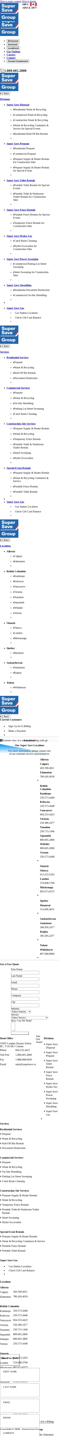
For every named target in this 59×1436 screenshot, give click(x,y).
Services (4, 352)
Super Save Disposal (18, 104)
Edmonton (19, 561)
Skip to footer (29, 1)
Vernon (18, 613)
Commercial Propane (25, 153)
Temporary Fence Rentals (27, 439)
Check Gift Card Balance (28, 317)
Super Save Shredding (19, 285)
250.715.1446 (47, 831)
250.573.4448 (47, 797)
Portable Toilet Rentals (26, 491)
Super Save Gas (15, 308)
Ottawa (18, 627)
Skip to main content (10, 1)
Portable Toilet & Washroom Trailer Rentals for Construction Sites (29, 196)
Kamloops (19, 576)
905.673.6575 (47, 891)
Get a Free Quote (9, 67)
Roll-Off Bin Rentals (25, 372)
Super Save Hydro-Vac (19, 236)
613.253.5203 (47, 874)
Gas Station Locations (26, 312)
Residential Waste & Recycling (30, 109)
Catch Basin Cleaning (25, 240)
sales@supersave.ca (25, 1064)
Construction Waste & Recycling (31, 120)
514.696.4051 (47, 909)
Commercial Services (18, 388)
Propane (18, 362)
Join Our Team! (39, 1039)
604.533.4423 (47, 814)
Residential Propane (24, 148)
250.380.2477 (47, 822)
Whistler (18, 607)
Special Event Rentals (19, 468)
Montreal (18, 653)
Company (8, 1433)
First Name (10, 1371)
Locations (5, 545)
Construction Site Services (21, 423)
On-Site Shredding (23, 403)
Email (6, 1402)
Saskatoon (19, 667)
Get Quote (20, 1033)
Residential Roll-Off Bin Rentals (31, 133)
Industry (15, 1008)
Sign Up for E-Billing (19, 726)
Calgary (18, 556)
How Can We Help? (21, 1020)
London (18, 633)
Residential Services (18, 357)
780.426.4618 (47, 776)
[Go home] (9, 35)
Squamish (19, 602)
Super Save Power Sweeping (22, 259)
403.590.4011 (47, 768)
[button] (10, 1360)
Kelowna (19, 581)
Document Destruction (26, 378)
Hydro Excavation (23, 458)
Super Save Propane (18, 143)
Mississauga (20, 638)
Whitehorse (20, 687)
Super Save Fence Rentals (21, 209)
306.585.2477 (47, 935)
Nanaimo (19, 597)
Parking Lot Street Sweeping (29, 408)
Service (15, 1014)
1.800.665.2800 (15, 70)
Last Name (9, 1387)
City (13, 1002)
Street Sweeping (22, 452)
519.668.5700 (47, 883)
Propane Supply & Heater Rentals (31, 428)
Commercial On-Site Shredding (30, 295)
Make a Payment (17, 731)
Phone (7, 1417)
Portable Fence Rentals (26, 486)
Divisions (5, 99)
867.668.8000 (47, 953)
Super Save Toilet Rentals (21, 180)
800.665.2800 (47, 839)
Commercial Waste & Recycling (30, 114)
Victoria (18, 592)
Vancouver (19, 586)
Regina (17, 672)
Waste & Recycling (24, 367)
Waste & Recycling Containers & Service (23, 1241)
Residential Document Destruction (32, 290)
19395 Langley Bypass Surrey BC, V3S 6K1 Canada (15, 1045)
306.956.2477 (47, 927)
